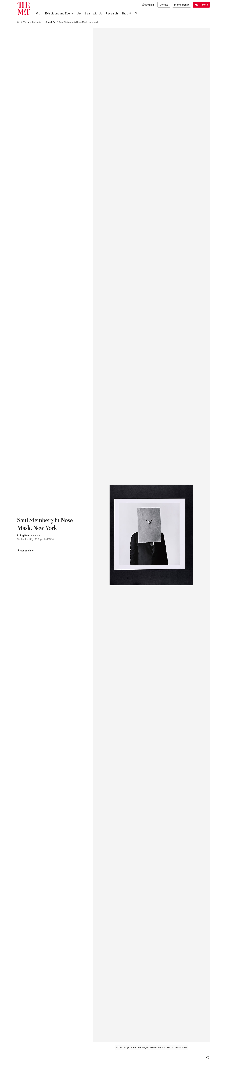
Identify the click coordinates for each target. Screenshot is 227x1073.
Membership (181, 4)
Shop (125, 13)
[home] (18, 22)
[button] (207, 1057)
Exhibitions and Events (59, 13)
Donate (164, 4)
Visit (38, 13)
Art (79, 13)
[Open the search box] (136, 13)
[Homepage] (23, 8)
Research (112, 13)
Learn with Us (93, 13)
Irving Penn (23, 535)
